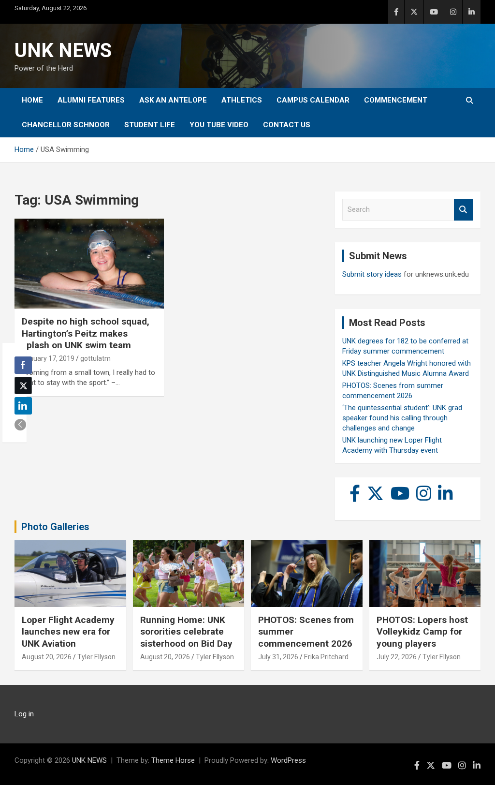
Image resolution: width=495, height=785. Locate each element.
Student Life (149, 124)
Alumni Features (91, 100)
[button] (20, 424)
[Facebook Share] (23, 365)
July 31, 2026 (278, 657)
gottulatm (95, 358)
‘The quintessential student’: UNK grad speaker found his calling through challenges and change (402, 417)
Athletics (241, 100)
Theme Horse (173, 760)
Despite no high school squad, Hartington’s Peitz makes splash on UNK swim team (85, 333)
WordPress (288, 760)
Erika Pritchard (326, 657)
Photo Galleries (55, 527)
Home (32, 100)
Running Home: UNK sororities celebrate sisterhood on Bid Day (186, 631)
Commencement (395, 100)
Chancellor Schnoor (66, 124)
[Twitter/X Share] (23, 385)
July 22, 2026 (397, 657)
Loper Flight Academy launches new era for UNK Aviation (68, 631)
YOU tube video (218, 124)
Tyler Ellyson (96, 657)
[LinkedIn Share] (23, 406)
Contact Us (286, 124)
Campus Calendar (313, 100)
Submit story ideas (372, 274)
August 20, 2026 (47, 657)
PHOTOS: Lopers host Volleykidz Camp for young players (422, 631)
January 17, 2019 (48, 358)
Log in (24, 714)
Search (463, 210)
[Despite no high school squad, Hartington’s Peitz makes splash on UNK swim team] (89, 264)
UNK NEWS (63, 50)
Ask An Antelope (173, 100)
